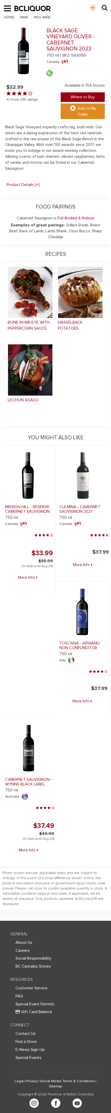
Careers (22, 950)
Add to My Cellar (86, 111)
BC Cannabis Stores (33, 966)
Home (9, 17)
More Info (26, 577)
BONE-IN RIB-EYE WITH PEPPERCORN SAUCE (29, 325)
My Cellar (98, 7)
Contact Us (25, 1034)
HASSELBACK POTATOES (70, 325)
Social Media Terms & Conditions (67, 1081)
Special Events (28, 1058)
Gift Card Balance (36, 1012)
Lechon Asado (23, 400)
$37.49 (43, 825)
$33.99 (42, 553)
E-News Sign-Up (30, 1050)
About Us (23, 942)
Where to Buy (83, 97)
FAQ (19, 996)
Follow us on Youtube (77, 1103)
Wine (24, 17)
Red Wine (42, 17)
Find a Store (26, 1042)
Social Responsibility (33, 958)
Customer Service (31, 988)
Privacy (32, 1081)
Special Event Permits (34, 1004)
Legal (19, 1081)
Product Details (22, 185)
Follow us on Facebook (56, 1103)
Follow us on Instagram (34, 1103)
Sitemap (55, 1086)
